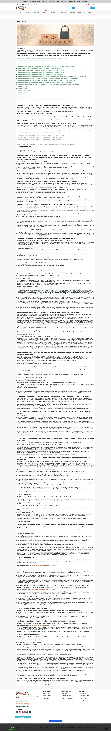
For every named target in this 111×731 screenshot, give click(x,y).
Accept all (11, 729)
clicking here (3, 725)
